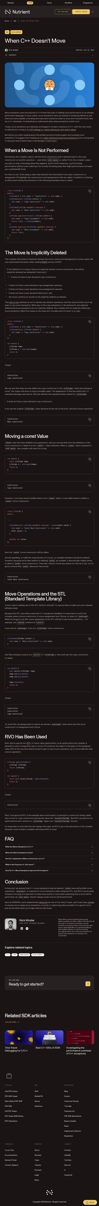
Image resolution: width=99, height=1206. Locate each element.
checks (91, 902)
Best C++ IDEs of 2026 (48, 1048)
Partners (38, 1170)
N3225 (44, 262)
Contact (67, 1150)
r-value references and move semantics (60, 138)
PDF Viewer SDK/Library (14, 1116)
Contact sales (81, 11)
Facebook (68, 1175)
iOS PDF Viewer (11, 1111)
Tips (14, 954)
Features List (69, 1111)
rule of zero (14, 302)
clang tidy (43, 902)
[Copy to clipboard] (89, 191)
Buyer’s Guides (70, 1121)
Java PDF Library (11, 1091)
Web (36, 1091)
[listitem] (21, 928)
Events (67, 1096)
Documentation (11, 1155)
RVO (29, 743)
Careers (38, 1165)
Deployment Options (72, 1131)
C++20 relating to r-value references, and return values (51, 129)
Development (38, 954)
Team (37, 1160)
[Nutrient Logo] (17, 12)
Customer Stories (71, 1101)
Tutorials (67, 1106)
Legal (37, 1175)
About (37, 1150)
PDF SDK (8, 1106)
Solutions (38, 1106)
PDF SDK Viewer (11, 1096)
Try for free (63, 11)
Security (38, 1155)
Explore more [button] (10, 1022)
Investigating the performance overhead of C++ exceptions (78, 1050)
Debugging (24, 954)
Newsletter (68, 1136)
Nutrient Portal (10, 1160)
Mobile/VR (39, 1096)
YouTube (67, 1160)
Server (37, 1101)
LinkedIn (67, 1155)
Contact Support (11, 1165)
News (66, 1126)
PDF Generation (11, 1121)
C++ (7, 954)
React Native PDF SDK (13, 1101)
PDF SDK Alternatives (72, 1116)
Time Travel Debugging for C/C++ (16, 1049)
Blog (66, 1091)
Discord (67, 1165)
